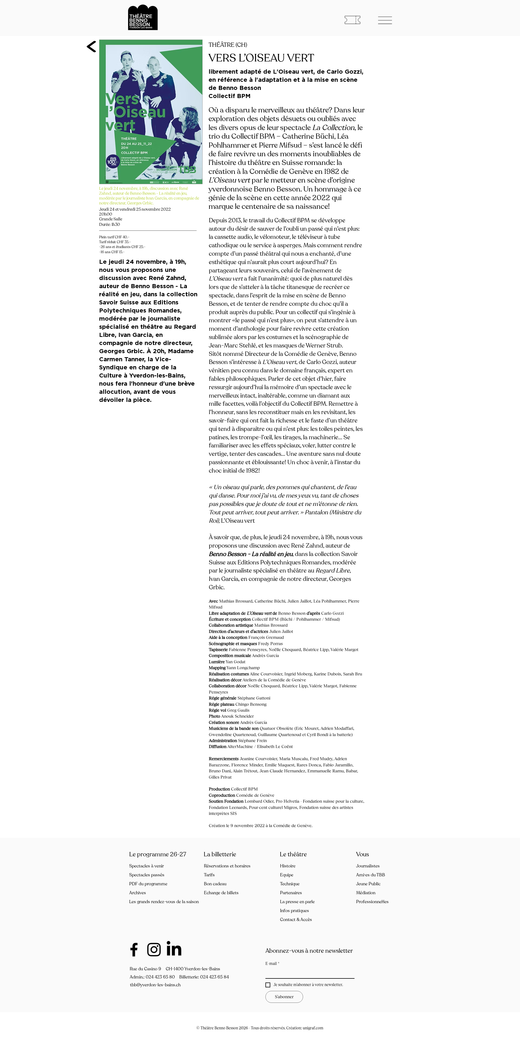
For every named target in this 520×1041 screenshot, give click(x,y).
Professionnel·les (372, 902)
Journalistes (368, 866)
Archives (137, 893)
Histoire (287, 866)
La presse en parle (297, 902)
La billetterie (220, 854)
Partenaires (291, 893)
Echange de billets (221, 893)
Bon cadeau (215, 884)
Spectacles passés (146, 875)
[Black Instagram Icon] (154, 950)
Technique (290, 884)
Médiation (365, 893)
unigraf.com (313, 1028)
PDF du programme (148, 884)
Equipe (286, 875)
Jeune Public (368, 884)
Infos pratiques (294, 911)
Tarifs (209, 875)
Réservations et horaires (227, 866)
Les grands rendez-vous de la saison (156, 902)
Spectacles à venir (146, 866)
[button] (385, 20)
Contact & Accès (296, 920)
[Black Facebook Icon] (134, 950)
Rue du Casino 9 (145, 969)
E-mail (272, 963)
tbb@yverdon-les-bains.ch (155, 985)
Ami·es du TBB (370, 875)
